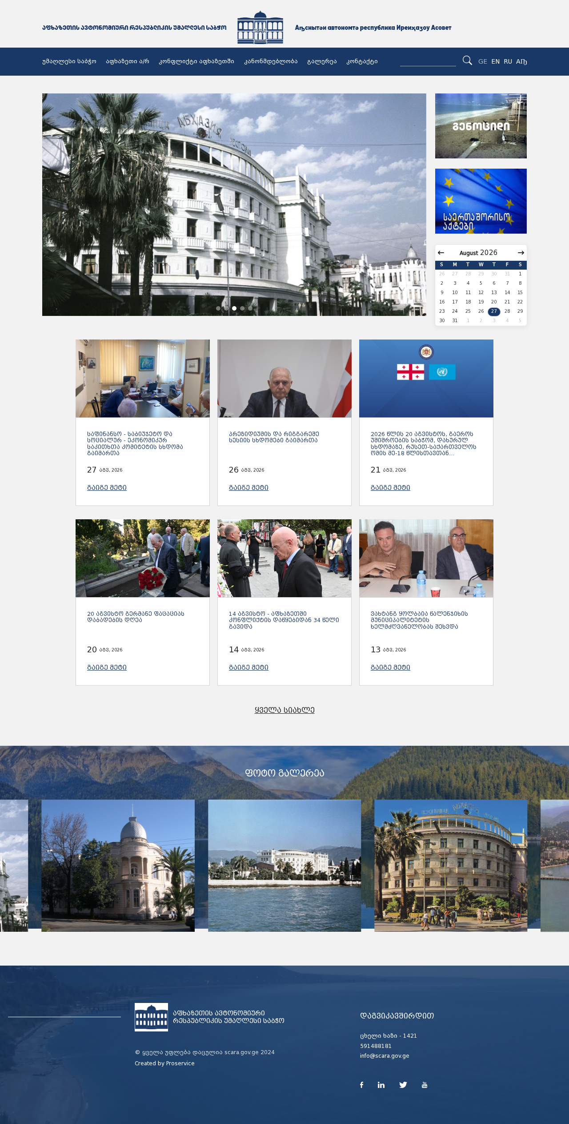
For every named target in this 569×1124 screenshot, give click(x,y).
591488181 (376, 1046)
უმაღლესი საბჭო (69, 61)
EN (495, 61)
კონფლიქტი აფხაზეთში (196, 61)
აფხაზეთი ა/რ (127, 61)
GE (482, 61)
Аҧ (521, 61)
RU (508, 61)
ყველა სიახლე (285, 710)
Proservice (180, 1063)
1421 (410, 1036)
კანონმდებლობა (271, 61)
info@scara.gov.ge (384, 1056)
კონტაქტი (362, 61)
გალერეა (322, 61)
